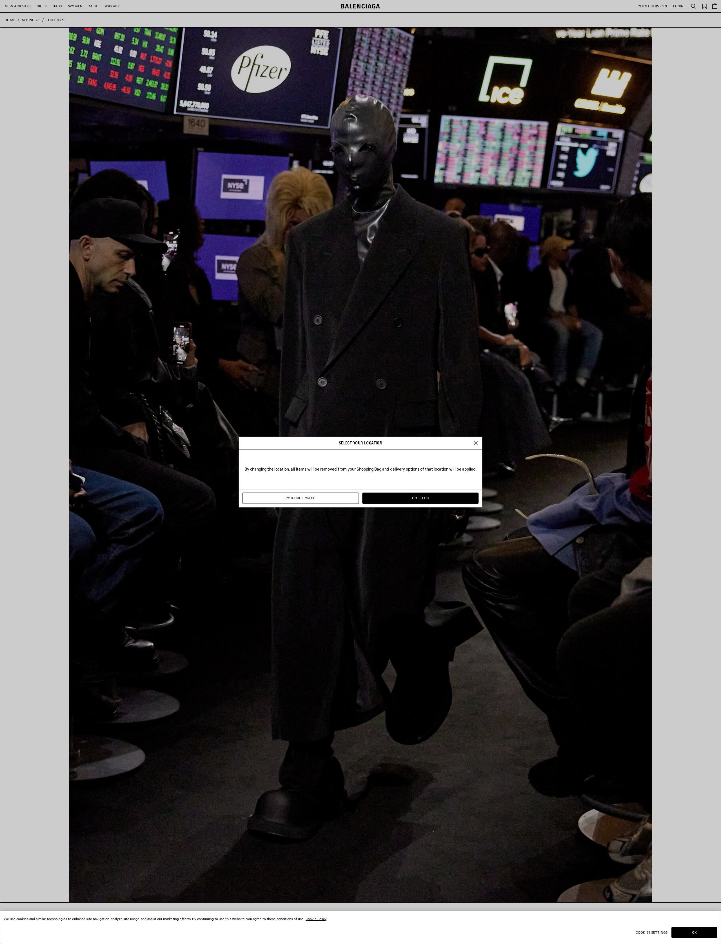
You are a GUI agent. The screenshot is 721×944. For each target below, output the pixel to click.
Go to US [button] (420, 498)
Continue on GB (301, 498)
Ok (694, 932)
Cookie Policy (316, 919)
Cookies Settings (651, 932)
